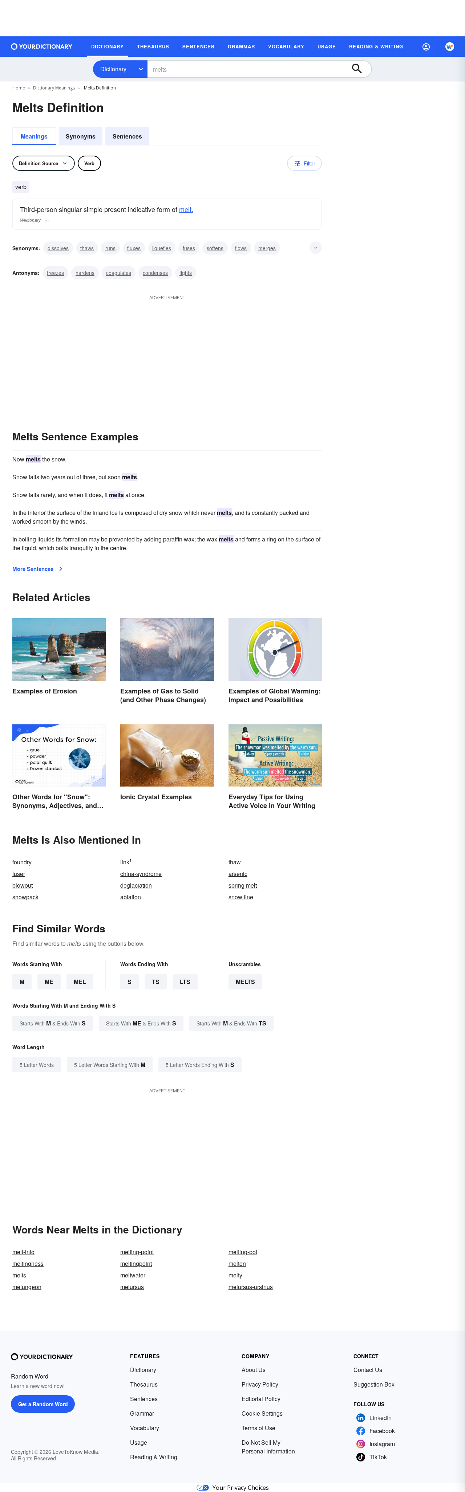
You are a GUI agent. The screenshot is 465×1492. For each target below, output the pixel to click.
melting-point (137, 1252)
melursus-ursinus (251, 1287)
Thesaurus (144, 1384)
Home (18, 88)
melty (235, 1275)
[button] (426, 46)
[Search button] (360, 69)
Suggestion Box (374, 1384)
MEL (80, 981)
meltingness (28, 1263)
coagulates (118, 272)
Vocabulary (144, 1428)
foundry (22, 862)
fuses (189, 248)
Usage (138, 1442)
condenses (155, 272)
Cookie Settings (262, 1413)
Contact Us (367, 1369)
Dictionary (113, 69)
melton (237, 1263)
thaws (87, 248)
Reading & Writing (153, 1457)
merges (267, 248)
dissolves (58, 248)
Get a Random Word (43, 1404)
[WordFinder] (449, 46)
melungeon (26, 1287)
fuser (18, 873)
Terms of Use (258, 1428)
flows (241, 248)
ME (49, 981)
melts (245, 981)
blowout (22, 885)
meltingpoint (136, 1263)
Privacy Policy (260, 1384)
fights (185, 272)
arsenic (238, 873)
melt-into (23, 1252)
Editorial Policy (261, 1399)
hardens (85, 272)
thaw (235, 862)
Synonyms (81, 136)
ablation (130, 897)
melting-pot (243, 1252)
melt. (186, 209)
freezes (55, 272)
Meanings (34, 136)
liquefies (161, 248)
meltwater (132, 1275)
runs (110, 248)
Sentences (127, 136)
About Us (254, 1369)
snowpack (25, 897)
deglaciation (136, 885)
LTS (185, 981)
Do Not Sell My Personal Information (268, 1446)
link (126, 862)
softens (215, 248)
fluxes (134, 248)
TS (155, 981)
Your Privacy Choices (241, 1488)
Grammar (142, 1413)
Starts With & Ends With (53, 1023)
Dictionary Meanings (54, 88)
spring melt (243, 885)
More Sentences (32, 569)
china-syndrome (141, 873)
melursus (132, 1287)
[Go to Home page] (42, 46)
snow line (241, 897)
